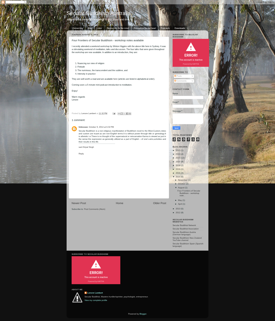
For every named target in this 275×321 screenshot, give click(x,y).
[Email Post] (114, 113)
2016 (178, 169)
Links (99, 28)
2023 (178, 150)
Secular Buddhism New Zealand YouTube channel (187, 239)
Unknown (83, 127)
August (181, 188)
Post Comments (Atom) (94, 209)
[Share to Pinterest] (129, 113)
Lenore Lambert (95, 293)
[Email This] (119, 113)
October (182, 184)
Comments (181, 81)
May (180, 200)
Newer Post (79, 203)
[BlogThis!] (121, 113)
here (115, 79)
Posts (179, 76)
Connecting (77, 28)
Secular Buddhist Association (186, 229)
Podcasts (165, 28)
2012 (178, 213)
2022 (178, 154)
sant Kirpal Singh (86, 147)
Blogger (143, 314)
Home (119, 203)
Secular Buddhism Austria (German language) (184, 233)
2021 (178, 158)
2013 (178, 209)
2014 (178, 177)
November (183, 180)
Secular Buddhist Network (184, 225)
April (180, 204)
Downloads (180, 28)
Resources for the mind (118, 28)
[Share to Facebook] (127, 113)
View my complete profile (96, 300)
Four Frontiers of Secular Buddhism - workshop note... (188, 193)
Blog (90, 28)
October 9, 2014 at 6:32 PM (101, 127)
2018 (178, 165)
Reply (81, 154)
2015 (178, 173)
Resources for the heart (145, 28)
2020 (178, 162)
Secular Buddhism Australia (99, 13)
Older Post (159, 203)
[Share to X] (124, 113)
